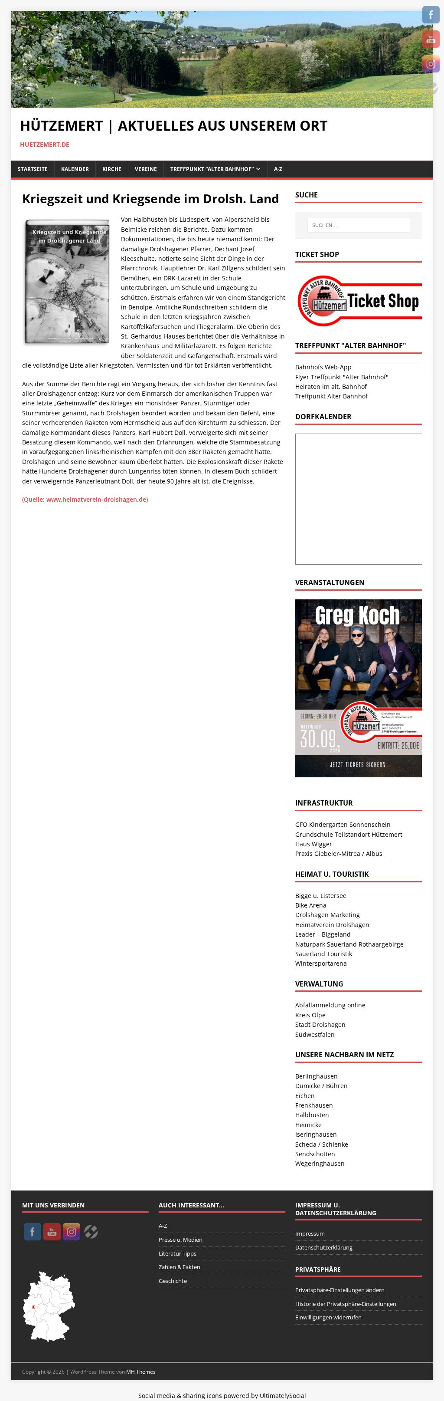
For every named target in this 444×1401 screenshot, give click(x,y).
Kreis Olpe (310, 1015)
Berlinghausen (316, 1076)
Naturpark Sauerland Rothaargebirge (349, 944)
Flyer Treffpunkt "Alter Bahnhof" (341, 377)
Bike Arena (310, 905)
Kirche (111, 169)
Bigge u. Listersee (320, 895)
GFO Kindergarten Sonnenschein (343, 824)
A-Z (278, 169)
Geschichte (173, 1281)
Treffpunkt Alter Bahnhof (331, 396)
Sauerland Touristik (323, 954)
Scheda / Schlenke (321, 1144)
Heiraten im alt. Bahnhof (331, 386)
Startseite (33, 169)
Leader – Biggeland (323, 934)
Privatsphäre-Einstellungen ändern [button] (340, 1290)
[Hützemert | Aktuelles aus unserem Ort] (222, 103)
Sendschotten (315, 1154)
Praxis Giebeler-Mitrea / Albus (338, 853)
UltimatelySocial (283, 1395)
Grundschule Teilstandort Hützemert (348, 834)
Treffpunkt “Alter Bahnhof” (212, 169)
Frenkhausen (314, 1105)
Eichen (305, 1096)
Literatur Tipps (177, 1253)
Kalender (75, 169)
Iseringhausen (316, 1134)
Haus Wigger (313, 844)
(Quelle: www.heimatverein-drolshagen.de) (85, 499)
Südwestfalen (315, 1034)
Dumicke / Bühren (321, 1086)
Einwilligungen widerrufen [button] (328, 1317)
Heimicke (308, 1125)
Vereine (146, 169)
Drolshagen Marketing (327, 915)
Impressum (310, 1233)
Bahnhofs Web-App (323, 367)
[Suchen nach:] (359, 225)
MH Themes (141, 1371)
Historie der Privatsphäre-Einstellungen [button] (345, 1304)
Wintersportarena (321, 963)
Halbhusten (312, 1115)
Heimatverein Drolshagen (332, 925)
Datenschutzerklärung (324, 1247)
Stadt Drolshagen (320, 1024)
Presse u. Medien (180, 1239)
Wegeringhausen (320, 1163)
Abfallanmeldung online (330, 1005)
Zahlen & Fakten (179, 1267)
